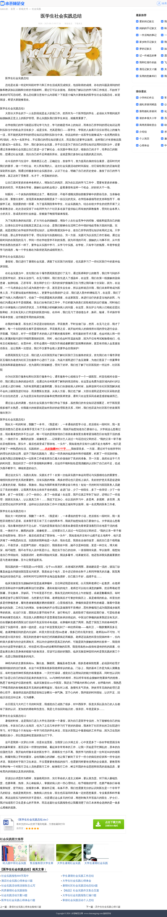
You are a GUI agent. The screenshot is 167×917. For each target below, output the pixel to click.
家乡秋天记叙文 (148, 42)
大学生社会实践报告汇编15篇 (79, 895)
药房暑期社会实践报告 (14, 890)
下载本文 (78, 23)
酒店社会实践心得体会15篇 (17, 880)
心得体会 (144, 145)
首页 (13, 9)
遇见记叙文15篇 (148, 69)
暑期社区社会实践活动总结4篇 (80, 885)
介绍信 (143, 131)
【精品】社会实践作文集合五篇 (80, 890)
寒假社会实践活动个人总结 (78, 900)
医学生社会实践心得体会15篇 (18, 900)
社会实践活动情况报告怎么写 (18, 885)
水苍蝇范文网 (77, 913)
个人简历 (144, 138)
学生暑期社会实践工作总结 (78, 875)
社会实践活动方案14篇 (14, 895)
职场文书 (23, 9)
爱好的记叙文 (146, 21)
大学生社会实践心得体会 (76, 880)
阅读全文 (68, 23)
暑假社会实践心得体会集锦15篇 (25, 907)
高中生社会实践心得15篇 (107, 907)
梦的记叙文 (145, 48)
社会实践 (36, 9)
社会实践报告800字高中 (15, 875)
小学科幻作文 (146, 97)
